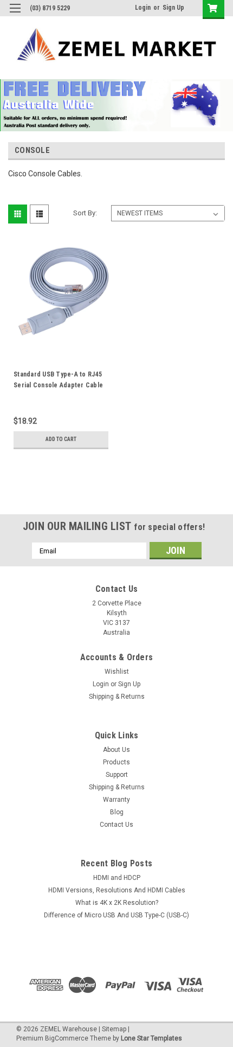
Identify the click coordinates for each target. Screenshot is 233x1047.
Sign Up (173, 7)
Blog (117, 812)
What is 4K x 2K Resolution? (116, 902)
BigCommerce (66, 1038)
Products (116, 762)
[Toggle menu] (15, 15)
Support (117, 774)
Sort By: (85, 213)
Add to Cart (61, 439)
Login (143, 7)
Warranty (116, 799)
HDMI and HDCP (116, 878)
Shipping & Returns (117, 696)
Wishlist (117, 671)
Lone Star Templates (151, 1038)
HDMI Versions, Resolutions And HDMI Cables (116, 890)
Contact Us (116, 824)
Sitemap (114, 1029)
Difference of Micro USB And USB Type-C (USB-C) (116, 915)
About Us (116, 750)
